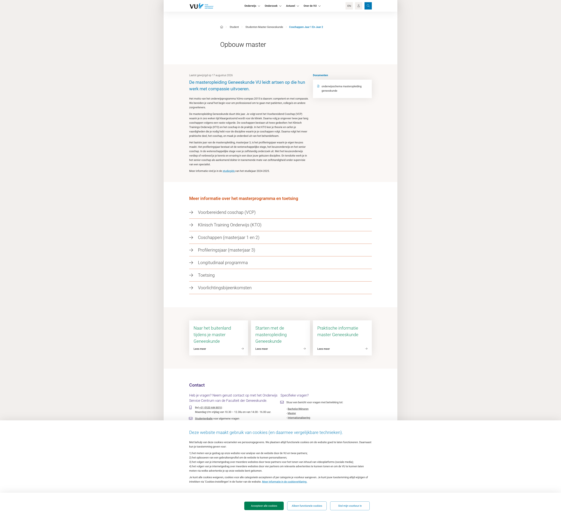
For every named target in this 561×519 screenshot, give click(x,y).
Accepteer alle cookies (264, 505)
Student (234, 27)
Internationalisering (299, 417)
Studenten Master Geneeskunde (264, 27)
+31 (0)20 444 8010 (210, 407)
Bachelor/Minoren (298, 408)
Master (292, 413)
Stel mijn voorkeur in (350, 505)
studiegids (229, 170)
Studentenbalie (204, 418)
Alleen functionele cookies (307, 505)
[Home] (221, 27)
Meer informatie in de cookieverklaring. (284, 481)
